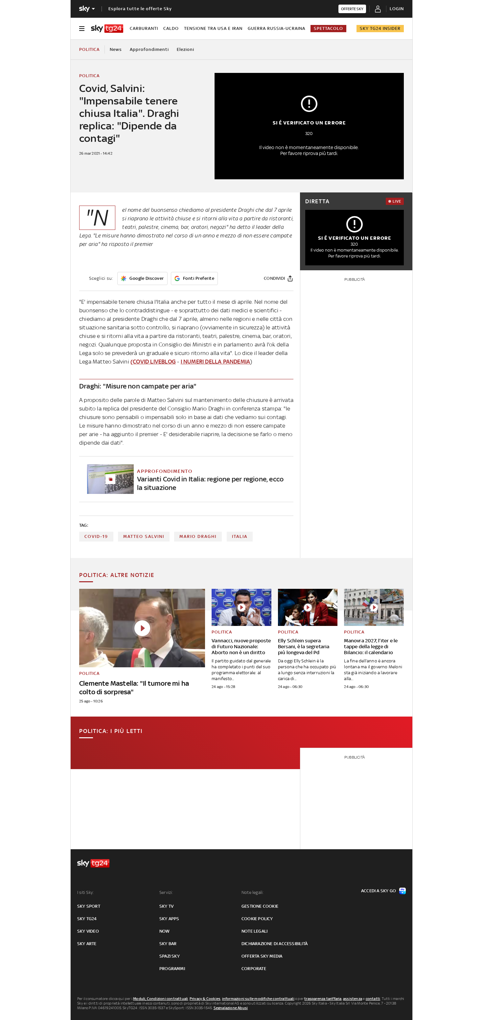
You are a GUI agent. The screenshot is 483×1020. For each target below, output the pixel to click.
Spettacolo (328, 28)
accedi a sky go (378, 890)
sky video (88, 931)
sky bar (167, 943)
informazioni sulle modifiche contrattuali (258, 998)
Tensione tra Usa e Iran (213, 28)
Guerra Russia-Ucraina (276, 28)
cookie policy (257, 918)
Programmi (172, 968)
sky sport (88, 906)
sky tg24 (87, 918)
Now (164, 931)
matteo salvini (143, 536)
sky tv (166, 906)
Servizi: (166, 892)
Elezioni (185, 49)
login (397, 8)
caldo (171, 28)
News (116, 49)
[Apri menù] (81, 28)
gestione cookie (260, 906)
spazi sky (169, 956)
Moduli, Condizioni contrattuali (160, 998)
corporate (254, 968)
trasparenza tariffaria (322, 998)
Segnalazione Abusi (231, 1008)
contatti (373, 998)
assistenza (352, 998)
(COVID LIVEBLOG (153, 361)
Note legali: (253, 892)
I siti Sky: (85, 892)
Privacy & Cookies (205, 998)
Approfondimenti (149, 49)
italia (239, 536)
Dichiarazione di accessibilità (275, 943)
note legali (254, 931)
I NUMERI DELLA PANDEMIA (215, 361)
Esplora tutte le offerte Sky (140, 8)
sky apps (169, 918)
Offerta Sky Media (262, 956)
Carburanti (144, 28)
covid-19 (96, 536)
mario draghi (198, 536)
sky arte (87, 943)
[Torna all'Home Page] (107, 28)
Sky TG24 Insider (380, 28)
